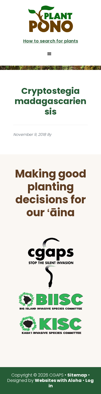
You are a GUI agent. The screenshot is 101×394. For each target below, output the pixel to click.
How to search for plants (50, 41)
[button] (50, 53)
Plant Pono (50, 18)
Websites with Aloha (58, 380)
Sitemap (77, 375)
